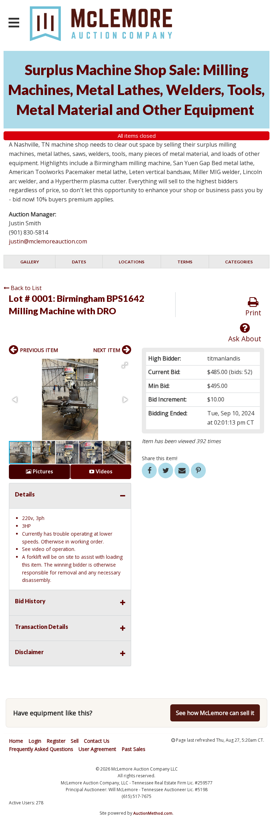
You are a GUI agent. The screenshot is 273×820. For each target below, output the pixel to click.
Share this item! (159, 458)
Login (34, 740)
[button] (124, 365)
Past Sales (133, 749)
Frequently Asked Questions (41, 749)
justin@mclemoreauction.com (48, 241)
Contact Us (96, 740)
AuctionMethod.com (152, 813)
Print (253, 312)
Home (16, 740)
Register (56, 740)
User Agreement (97, 749)
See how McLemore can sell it (215, 713)
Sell (75, 740)
